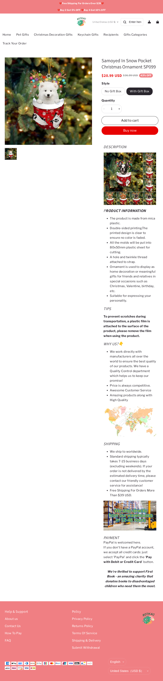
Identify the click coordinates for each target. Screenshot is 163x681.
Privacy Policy (82, 619)
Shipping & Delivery (86, 640)
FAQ (8, 640)
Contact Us (13, 626)
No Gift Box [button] (113, 91)
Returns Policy (82, 626)
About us (11, 619)
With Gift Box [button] (139, 91)
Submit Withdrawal (86, 647)
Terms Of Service (84, 633)
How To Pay (13, 633)
